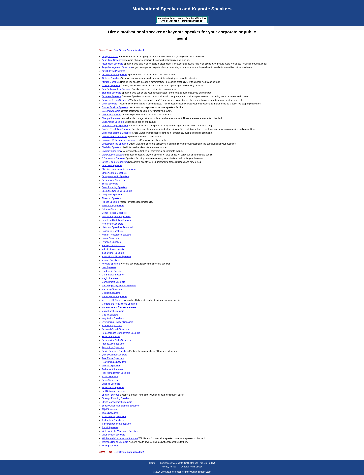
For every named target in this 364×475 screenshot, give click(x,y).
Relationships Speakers (114, 362)
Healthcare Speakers (112, 224)
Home (152, 463)
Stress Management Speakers (117, 402)
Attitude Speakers (111, 82)
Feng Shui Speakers (112, 194)
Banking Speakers (111, 85)
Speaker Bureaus (110, 395)
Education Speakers (112, 165)
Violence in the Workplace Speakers (120, 431)
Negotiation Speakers (113, 318)
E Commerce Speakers (113, 158)
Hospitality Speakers (112, 231)
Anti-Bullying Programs (113, 71)
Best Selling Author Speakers (116, 89)
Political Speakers (111, 336)
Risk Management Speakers (116, 373)
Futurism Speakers (111, 209)
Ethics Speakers (110, 183)
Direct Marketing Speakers (115, 144)
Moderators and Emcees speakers (119, 307)
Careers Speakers (111, 111)
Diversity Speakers (111, 151)
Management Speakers (113, 282)
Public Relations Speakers (115, 351)
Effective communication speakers (119, 169)
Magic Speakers (110, 278)
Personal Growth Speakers (115, 329)
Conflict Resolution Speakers (116, 129)
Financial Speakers (111, 198)
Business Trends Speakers (115, 100)
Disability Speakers (111, 147)
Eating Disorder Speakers (115, 162)
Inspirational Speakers (113, 253)
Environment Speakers (113, 180)
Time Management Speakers (116, 424)
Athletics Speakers (111, 78)
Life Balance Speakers (113, 274)
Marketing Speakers (112, 289)
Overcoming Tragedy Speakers (117, 322)
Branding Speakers (111, 93)
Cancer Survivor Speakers (115, 107)
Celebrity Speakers (111, 114)
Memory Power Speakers (114, 296)
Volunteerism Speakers (113, 434)
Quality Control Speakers (114, 354)
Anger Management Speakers (117, 67)
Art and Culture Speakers (114, 74)
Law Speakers (109, 267)
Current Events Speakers (114, 136)
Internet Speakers (110, 260)
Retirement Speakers (112, 369)
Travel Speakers (110, 427)
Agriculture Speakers (112, 60)
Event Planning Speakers (114, 187)
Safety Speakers (110, 376)
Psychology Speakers (113, 347)
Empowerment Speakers (114, 173)
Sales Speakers (110, 380)
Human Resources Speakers (116, 235)
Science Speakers (111, 384)
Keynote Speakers (111, 264)
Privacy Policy (169, 466)
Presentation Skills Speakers (116, 340)
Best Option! (121, 50)
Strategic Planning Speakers (116, 398)
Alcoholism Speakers (112, 64)
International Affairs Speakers (116, 256)
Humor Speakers (110, 238)
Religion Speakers (111, 365)
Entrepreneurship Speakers (115, 176)
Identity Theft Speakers (113, 245)
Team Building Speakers (114, 416)
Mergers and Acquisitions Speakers (119, 304)
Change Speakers (111, 118)
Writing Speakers (110, 445)
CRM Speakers (109, 103)
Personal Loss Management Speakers (121, 333)
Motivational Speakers (113, 311)
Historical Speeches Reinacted (117, 227)
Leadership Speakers (112, 271)
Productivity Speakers (113, 344)
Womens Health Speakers (115, 442)
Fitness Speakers (110, 202)
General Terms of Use (191, 466)
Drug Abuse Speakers (113, 155)
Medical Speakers (111, 293)
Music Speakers (110, 315)
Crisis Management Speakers (117, 133)
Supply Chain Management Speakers (120, 406)
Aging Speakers (110, 56)
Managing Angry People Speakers (119, 285)
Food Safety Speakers (113, 205)
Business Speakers (111, 96)
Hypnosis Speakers (111, 242)
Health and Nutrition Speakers (117, 220)
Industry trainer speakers (114, 249)
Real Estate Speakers (113, 358)
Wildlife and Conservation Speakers (120, 438)
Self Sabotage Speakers (114, 391)
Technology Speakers (113, 420)
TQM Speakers (109, 409)
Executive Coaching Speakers (117, 191)
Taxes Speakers (110, 413)
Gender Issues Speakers (114, 213)
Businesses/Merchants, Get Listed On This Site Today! (187, 463)
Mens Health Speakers (113, 300)
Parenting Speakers (112, 325)
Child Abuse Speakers (113, 122)
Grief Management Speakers (116, 216)
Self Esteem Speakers (113, 387)
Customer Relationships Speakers (119, 140)
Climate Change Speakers (115, 125)
